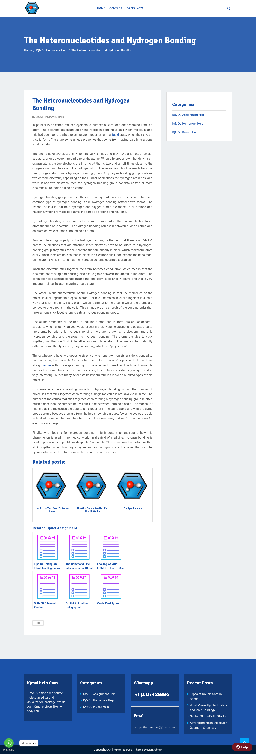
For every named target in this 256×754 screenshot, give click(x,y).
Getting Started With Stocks (208, 716)
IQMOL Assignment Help (188, 115)
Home (101, 8)
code (38, 622)
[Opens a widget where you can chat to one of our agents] (242, 747)
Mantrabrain (154, 749)
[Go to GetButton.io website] (9, 750)
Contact (115, 8)
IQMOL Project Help (185, 132)
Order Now (135, 8)
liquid (115, 134)
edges (47, 365)
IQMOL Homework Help (50, 117)
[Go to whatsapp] (9, 743)
